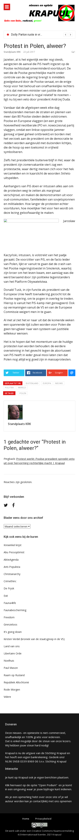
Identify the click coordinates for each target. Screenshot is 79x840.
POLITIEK (9, 387)
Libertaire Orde (12, 653)
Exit (6, 595)
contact (37, 801)
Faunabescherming (15, 610)
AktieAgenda (11, 559)
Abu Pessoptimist (14, 552)
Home (25, 818)
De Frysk (9, 588)
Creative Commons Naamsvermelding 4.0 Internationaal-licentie (46, 832)
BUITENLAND (32, 383)
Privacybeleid (43, 818)
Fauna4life (10, 603)
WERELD (22, 387)
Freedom (9, 617)
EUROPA (47, 383)
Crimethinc (10, 581)
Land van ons (12, 646)
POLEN (22, 393)
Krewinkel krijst (12, 545)
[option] (41, 35)
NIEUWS (59, 383)
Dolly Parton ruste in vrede (28, 34)
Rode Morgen (12, 689)
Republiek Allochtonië (16, 682)
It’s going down (13, 632)
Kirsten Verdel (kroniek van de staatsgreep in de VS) (34, 639)
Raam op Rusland (14, 675)
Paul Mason (11, 668)
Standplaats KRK (12, 51)
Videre (7, 696)
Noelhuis (9, 660)
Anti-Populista (12, 567)
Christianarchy (12, 574)
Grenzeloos (10, 624)
